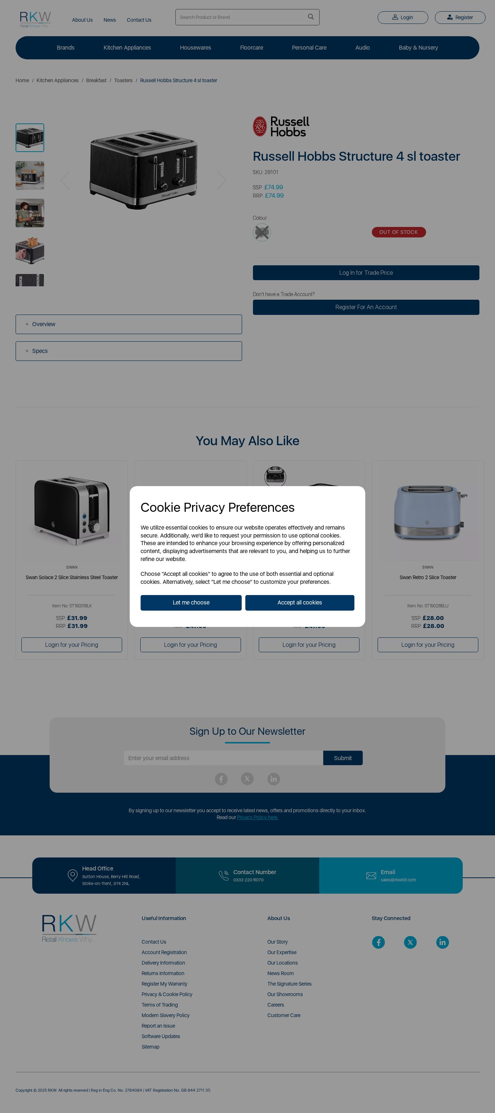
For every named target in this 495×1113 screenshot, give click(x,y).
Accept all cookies (300, 602)
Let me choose (191, 602)
